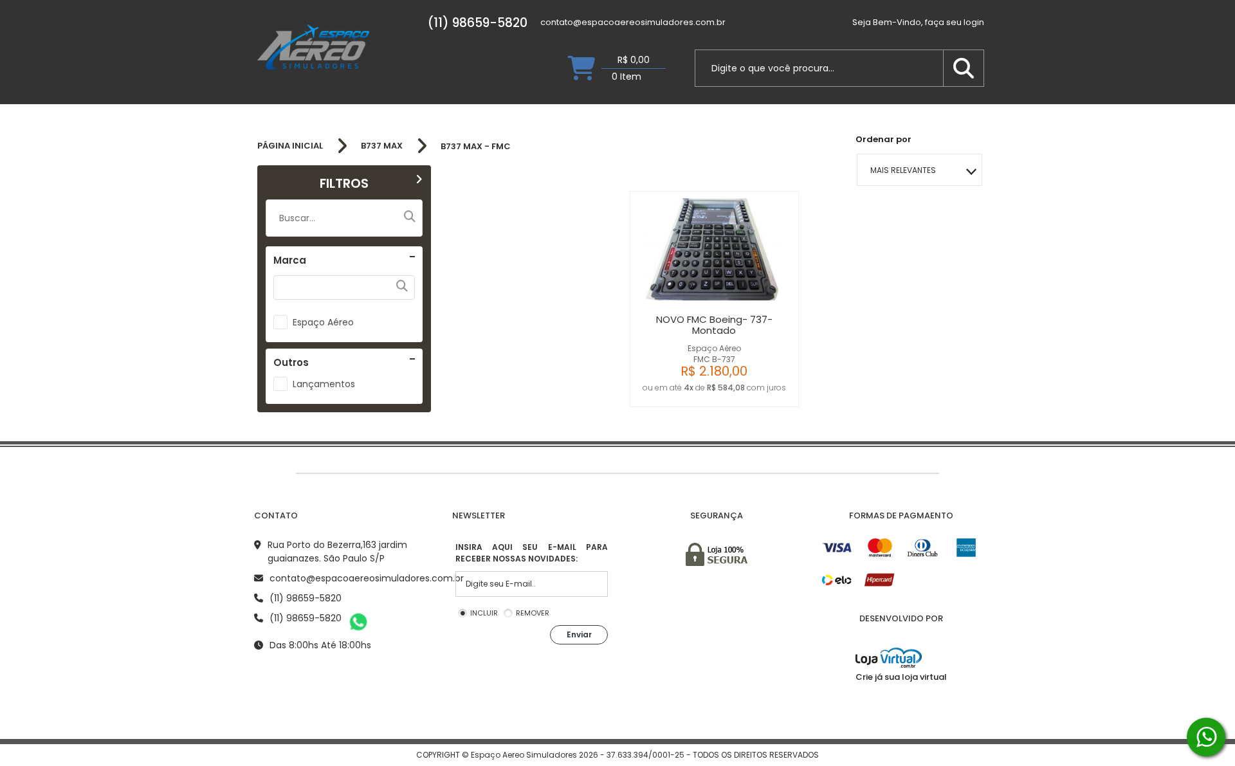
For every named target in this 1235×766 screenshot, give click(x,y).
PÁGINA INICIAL (290, 145)
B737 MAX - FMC (476, 146)
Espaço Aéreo (323, 322)
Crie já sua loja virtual (901, 677)
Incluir (484, 613)
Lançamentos (324, 384)
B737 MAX (382, 145)
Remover (532, 613)
